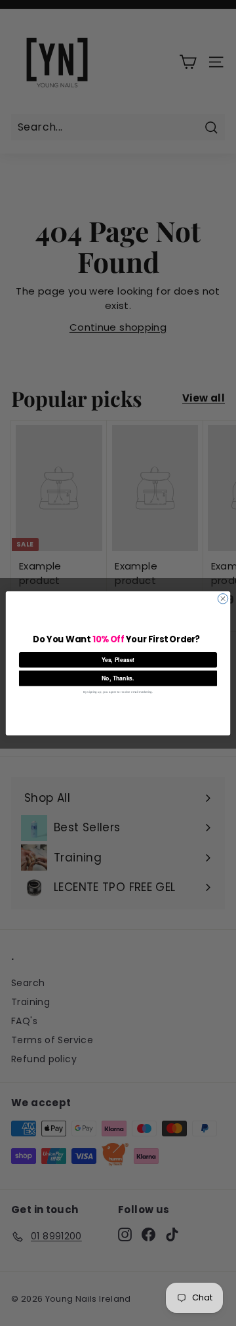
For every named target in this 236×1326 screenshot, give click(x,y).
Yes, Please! (118, 659)
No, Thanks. (118, 678)
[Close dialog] (222, 598)
